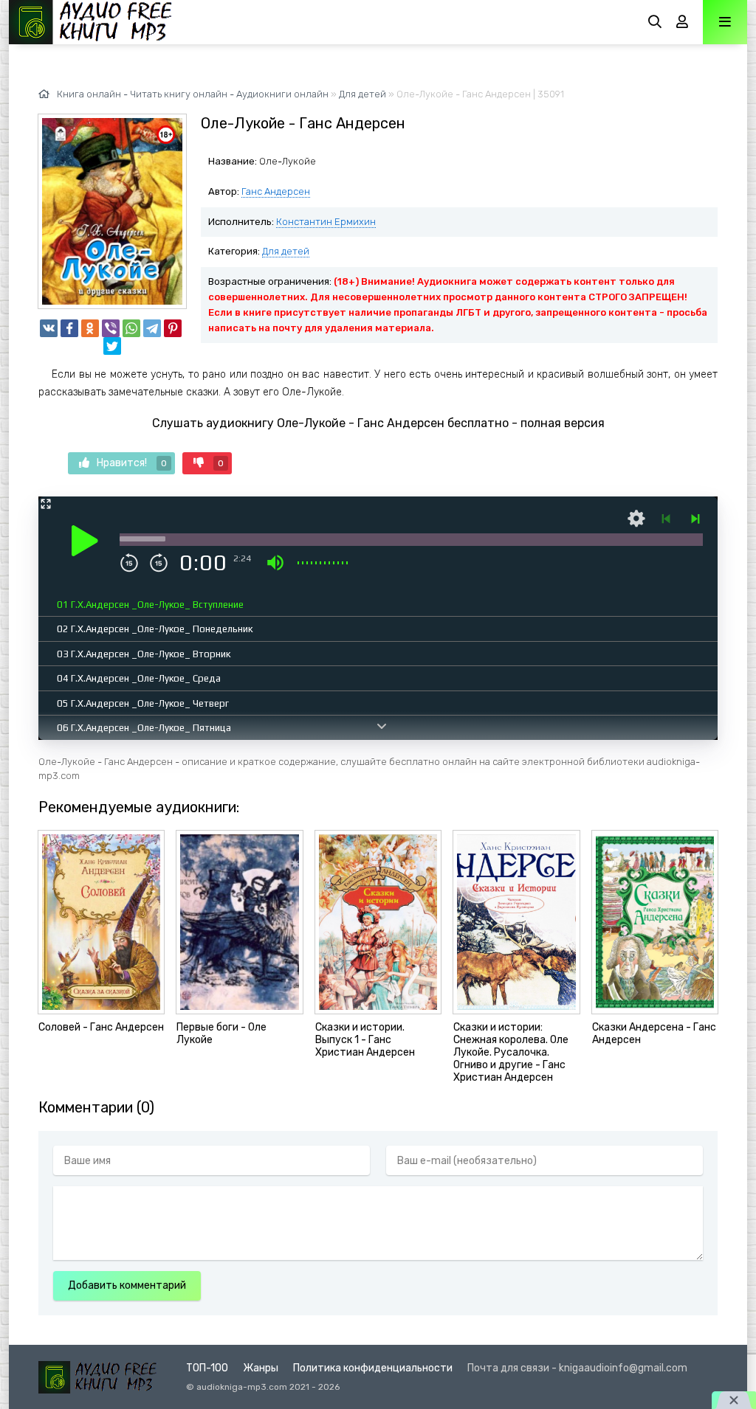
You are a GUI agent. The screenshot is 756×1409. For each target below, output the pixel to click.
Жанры (260, 1368)
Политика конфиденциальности (373, 1368)
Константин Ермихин (326, 221)
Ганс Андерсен (275, 191)
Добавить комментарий (127, 1285)
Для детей (285, 251)
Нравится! (132, 463)
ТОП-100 (207, 1368)
